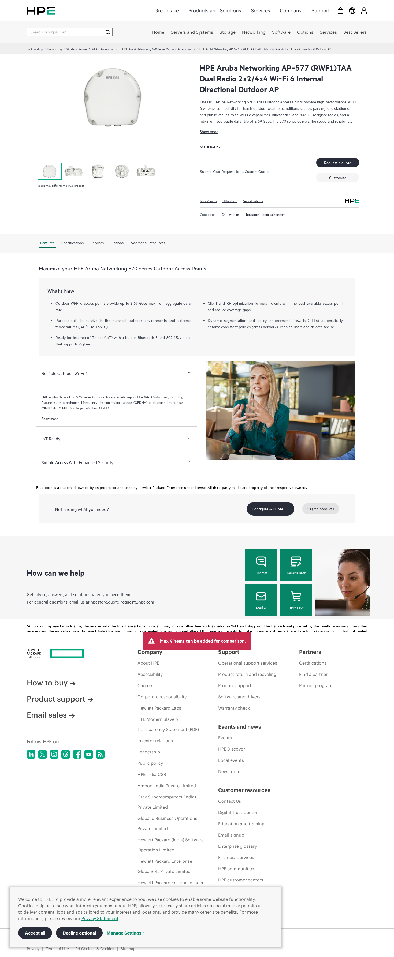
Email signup (231, 835)
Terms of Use (57, 948)
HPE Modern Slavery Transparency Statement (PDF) (168, 724)
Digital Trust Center (237, 812)
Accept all (35, 933)
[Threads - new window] (65, 754)
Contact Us (229, 801)
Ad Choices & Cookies (94, 948)
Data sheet (229, 200)
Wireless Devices (76, 49)
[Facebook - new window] (77, 754)
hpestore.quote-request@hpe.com (122, 602)
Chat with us (231, 214)
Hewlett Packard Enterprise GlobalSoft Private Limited (164, 866)
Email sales (47, 715)
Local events (231, 760)
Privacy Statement (99, 918)
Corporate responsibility (162, 696)
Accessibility (150, 674)
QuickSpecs (208, 200)
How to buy (296, 607)
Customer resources (244, 790)
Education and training (241, 823)
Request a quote (337, 162)
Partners (310, 652)
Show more (209, 131)
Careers (145, 685)
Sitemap (128, 948)
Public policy (150, 763)
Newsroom (229, 771)
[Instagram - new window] (54, 754)
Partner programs (317, 685)
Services (260, 10)
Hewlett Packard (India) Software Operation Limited (170, 845)
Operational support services (247, 663)
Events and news (239, 726)
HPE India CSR (151, 774)
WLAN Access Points (105, 49)
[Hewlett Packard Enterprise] (41, 11)
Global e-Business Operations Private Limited (167, 823)
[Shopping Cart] (340, 11)
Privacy (33, 948)
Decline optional (79, 933)
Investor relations (155, 740)
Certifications (312, 663)
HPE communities (236, 868)
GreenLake (166, 10)
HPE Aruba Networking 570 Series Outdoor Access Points (158, 49)
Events (225, 737)
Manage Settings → (126, 933)
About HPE (148, 663)
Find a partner (313, 674)
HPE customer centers (240, 880)
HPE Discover (231, 749)
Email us (261, 607)
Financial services (236, 857)
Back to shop (35, 49)
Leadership (148, 752)
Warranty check (234, 708)
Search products (320, 508)
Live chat (261, 572)
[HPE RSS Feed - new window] (100, 754)
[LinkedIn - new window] (31, 754)
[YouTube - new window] (88, 754)
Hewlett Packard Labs (159, 708)
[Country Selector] (352, 11)
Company (291, 10)
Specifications (253, 200)
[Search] (108, 32)
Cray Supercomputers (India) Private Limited (166, 802)
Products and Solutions (214, 10)
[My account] (364, 11)
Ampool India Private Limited (166, 785)
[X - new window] (42, 754)
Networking (54, 49)
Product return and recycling (247, 674)
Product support (296, 572)
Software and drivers (239, 696)
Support (320, 10)
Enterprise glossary (237, 846)
